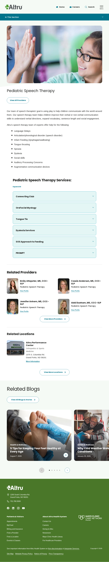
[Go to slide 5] (59, 470)
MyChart (10, 525)
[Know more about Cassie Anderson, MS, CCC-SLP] (80, 286)
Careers (46, 525)
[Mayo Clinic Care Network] (90, 518)
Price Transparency (56, 554)
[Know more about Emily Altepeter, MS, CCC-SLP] (29, 286)
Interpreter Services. (71, 549)
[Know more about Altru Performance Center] (29, 351)
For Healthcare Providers (52, 540)
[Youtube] (23, 508)
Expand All (17, 187)
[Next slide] (67, 470)
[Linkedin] (13, 508)
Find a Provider (12, 533)
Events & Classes (13, 540)
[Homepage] (15, 489)
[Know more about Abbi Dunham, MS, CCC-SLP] (80, 306)
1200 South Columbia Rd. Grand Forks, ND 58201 (20, 496)
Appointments (12, 521)
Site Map (10, 554)
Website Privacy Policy (24, 554)
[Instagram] (18, 508)
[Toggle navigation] (102, 17)
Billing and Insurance (15, 529)
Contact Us (47, 521)
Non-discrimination (55, 549)
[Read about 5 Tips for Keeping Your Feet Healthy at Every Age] (65, 455)
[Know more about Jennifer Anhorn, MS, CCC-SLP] (29, 306)
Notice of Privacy (40, 554)
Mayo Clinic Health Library (53, 537)
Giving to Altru (48, 529)
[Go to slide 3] (54, 470)
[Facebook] (8, 508)
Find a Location (13, 537)
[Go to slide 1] (49, 470)
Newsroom (47, 533)
